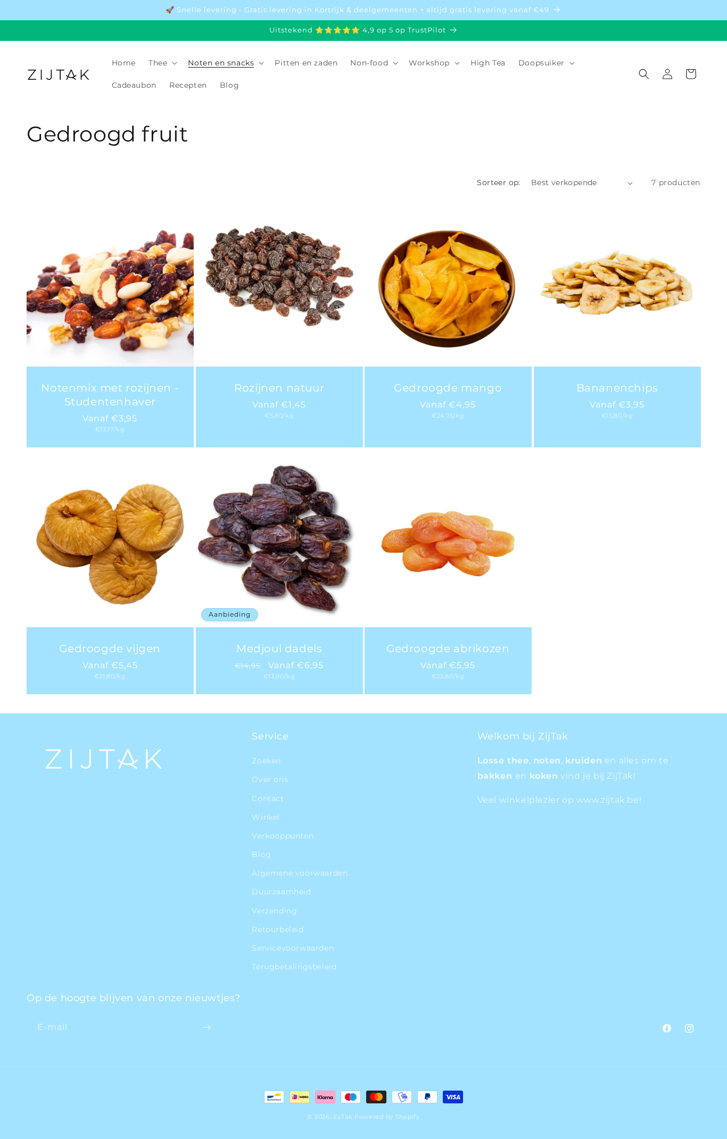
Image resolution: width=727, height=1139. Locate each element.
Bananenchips (617, 387)
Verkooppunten (282, 836)
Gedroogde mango (448, 387)
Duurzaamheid (281, 891)
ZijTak (342, 1116)
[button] (161, 63)
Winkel (266, 817)
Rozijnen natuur (279, 387)
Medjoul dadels (279, 648)
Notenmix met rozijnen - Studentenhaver (110, 394)
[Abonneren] (206, 1028)
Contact (268, 798)
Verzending (274, 911)
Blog (261, 854)
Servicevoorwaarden (293, 948)
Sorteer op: (498, 182)
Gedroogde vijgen (110, 648)
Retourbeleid (277, 929)
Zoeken (266, 761)
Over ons (270, 779)
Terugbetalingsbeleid (294, 966)
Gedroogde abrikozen (447, 648)
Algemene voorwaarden (300, 873)
